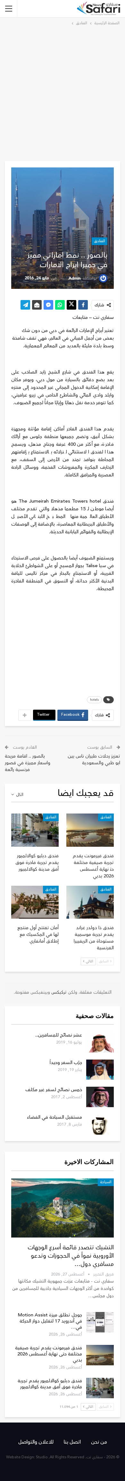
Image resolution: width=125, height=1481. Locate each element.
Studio (42, 1457)
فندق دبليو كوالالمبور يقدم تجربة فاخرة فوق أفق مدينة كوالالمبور (50, 1384)
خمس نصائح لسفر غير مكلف (53, 1089)
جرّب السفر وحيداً (66, 1062)
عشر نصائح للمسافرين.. (58, 1035)
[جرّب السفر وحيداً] (100, 1070)
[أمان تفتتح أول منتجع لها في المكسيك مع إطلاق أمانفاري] (35, 902)
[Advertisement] (62, 92)
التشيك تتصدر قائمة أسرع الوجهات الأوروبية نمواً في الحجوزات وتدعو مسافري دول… (71, 1256)
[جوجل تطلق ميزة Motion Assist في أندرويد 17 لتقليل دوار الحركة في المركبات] (100, 1322)
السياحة (106, 1182)
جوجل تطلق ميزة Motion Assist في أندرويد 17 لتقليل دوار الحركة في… (50, 1321)
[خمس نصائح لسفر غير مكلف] (100, 1097)
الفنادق (99, 241)
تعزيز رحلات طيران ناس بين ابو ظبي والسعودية (94, 759)
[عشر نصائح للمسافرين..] (100, 1042)
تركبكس (58, 992)
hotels (94, 699)
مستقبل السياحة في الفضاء (54, 1117)
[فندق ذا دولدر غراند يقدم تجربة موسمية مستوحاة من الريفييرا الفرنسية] (90, 902)
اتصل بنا (72, 1442)
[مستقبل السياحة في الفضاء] (100, 1124)
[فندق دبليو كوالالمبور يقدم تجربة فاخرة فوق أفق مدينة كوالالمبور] (35, 830)
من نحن (99, 1442)
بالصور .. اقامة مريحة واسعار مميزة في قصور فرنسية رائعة (27, 762)
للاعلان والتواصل (36, 1442)
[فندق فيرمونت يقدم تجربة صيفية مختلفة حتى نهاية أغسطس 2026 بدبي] (90, 830)
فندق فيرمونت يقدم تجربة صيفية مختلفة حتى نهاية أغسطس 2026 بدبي (48, 1354)
